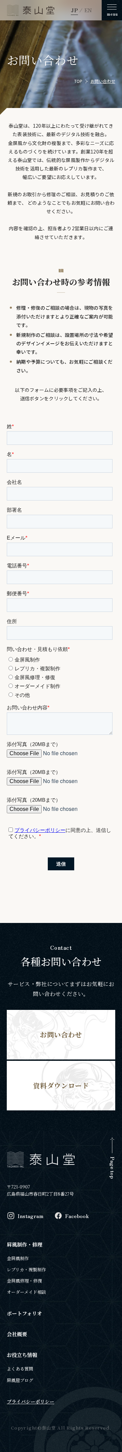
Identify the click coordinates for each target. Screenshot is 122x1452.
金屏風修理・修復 (24, 1280)
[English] (85, 9)
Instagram (30, 1215)
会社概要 (17, 1334)
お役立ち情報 (22, 1354)
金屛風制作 (18, 1258)
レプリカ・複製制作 (26, 1269)
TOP (78, 81)
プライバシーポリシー (30, 1401)
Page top (112, 1168)
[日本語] (74, 9)
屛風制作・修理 (24, 1244)
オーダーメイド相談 (26, 1292)
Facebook (77, 1215)
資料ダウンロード (61, 1085)
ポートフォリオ (24, 1313)
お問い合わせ (102, 81)
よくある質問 (20, 1368)
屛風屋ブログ (20, 1380)
